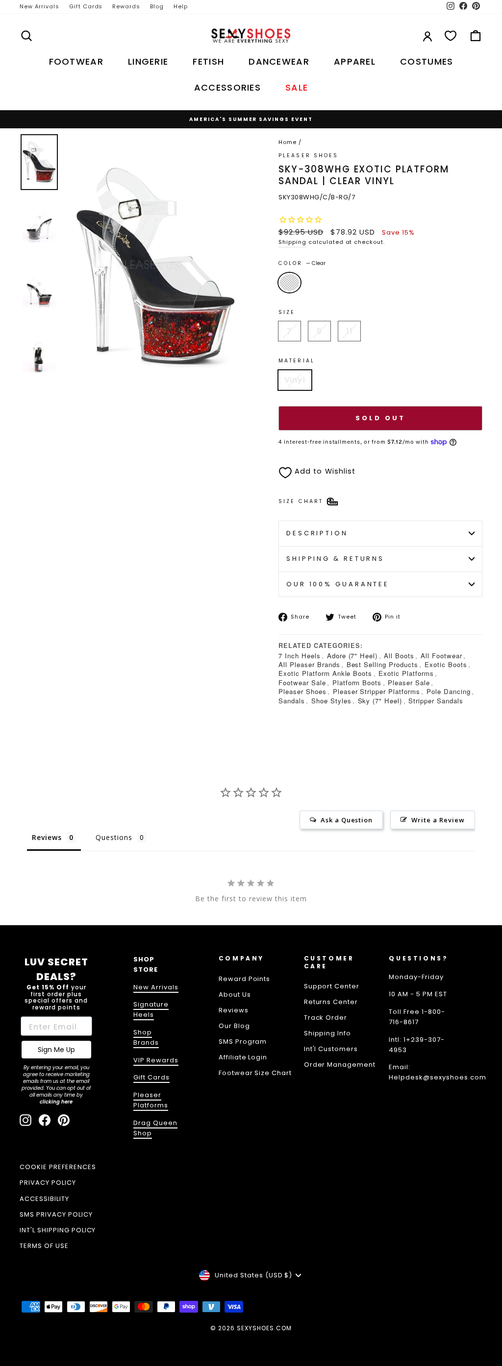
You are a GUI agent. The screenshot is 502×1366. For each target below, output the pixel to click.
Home (287, 142)
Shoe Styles (331, 700)
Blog (157, 6)
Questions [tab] (114, 837)
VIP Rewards (155, 1060)
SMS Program (243, 1041)
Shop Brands (146, 1037)
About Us (235, 994)
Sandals (291, 700)
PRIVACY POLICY (48, 1182)
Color (302, 263)
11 (349, 331)
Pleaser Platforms (150, 1100)
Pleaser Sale (409, 682)
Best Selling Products (382, 664)
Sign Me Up (56, 1049)
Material (296, 360)
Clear (289, 282)
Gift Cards (86, 6)
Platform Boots (357, 682)
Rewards (126, 6)
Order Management (340, 1064)
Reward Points (245, 978)
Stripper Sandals (435, 700)
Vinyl (294, 380)
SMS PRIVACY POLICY (56, 1214)
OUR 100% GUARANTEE (337, 584)
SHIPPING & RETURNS (335, 558)
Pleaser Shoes (308, 155)
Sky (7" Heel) (380, 700)
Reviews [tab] (47, 837)
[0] (450, 35)
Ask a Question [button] (347, 819)
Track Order (326, 1017)
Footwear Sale (302, 682)
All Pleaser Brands (309, 664)
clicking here (56, 1101)
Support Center (332, 986)
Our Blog (234, 1025)
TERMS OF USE (44, 1245)
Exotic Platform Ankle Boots (325, 673)
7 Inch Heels (299, 655)
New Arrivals (39, 6)
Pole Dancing (449, 691)
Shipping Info (327, 1033)
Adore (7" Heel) (352, 655)
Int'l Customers (331, 1049)
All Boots (399, 655)
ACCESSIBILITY (44, 1198)
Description (317, 533)
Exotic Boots (446, 664)
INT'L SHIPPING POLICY (58, 1230)
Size (286, 312)
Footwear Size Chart (255, 1073)
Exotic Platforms (406, 673)
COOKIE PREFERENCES (58, 1167)
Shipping (292, 242)
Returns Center (331, 1002)
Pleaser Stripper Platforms (376, 691)
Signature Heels (151, 1009)
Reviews (234, 1010)
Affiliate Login (243, 1057)
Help (181, 6)
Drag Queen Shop (155, 1128)
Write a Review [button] (438, 819)
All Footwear (441, 655)
